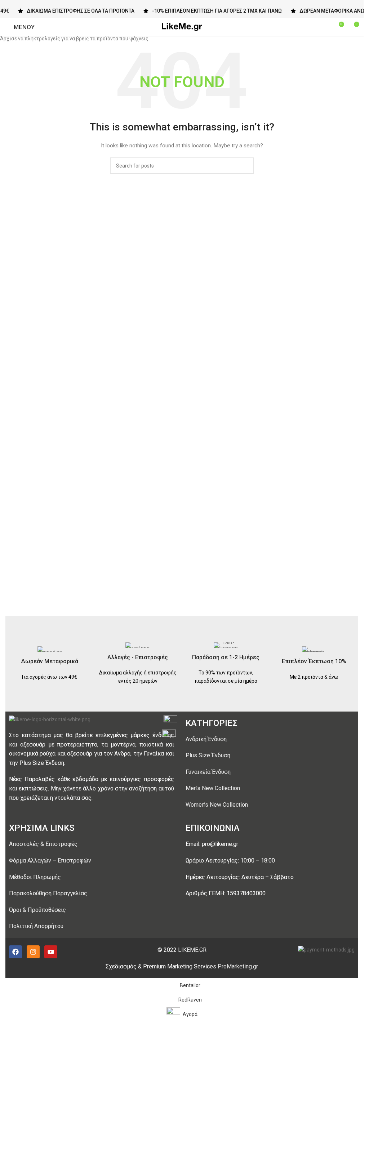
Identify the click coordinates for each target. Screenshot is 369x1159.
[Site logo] (182, 27)
